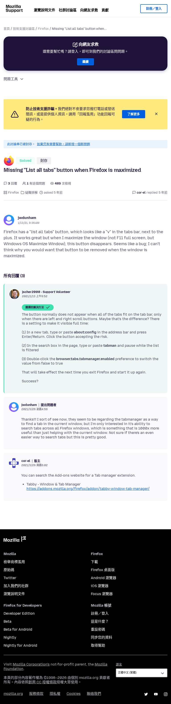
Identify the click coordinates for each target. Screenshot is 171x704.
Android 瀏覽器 (103, 578)
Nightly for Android (20, 645)
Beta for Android (18, 629)
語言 (119, 664)
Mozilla (15, 540)
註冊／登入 (154, 8)
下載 (94, 562)
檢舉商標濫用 (14, 562)
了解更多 (133, 114)
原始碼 (9, 570)
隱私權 (55, 694)
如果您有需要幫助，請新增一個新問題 (63, 144)
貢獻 (105, 10)
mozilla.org (13, 694)
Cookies (74, 694)
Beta (7, 621)
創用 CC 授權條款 (42, 682)
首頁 (7, 29)
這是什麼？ (100, 621)
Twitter (10, 578)
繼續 (85, 62)
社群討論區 (68, 10)
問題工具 (11, 79)
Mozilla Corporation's (31, 664)
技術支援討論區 (24, 29)
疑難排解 (31, 193)
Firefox (43, 29)
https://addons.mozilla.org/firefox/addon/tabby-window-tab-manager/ (88, 489)
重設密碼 (98, 629)
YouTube (156, 694)
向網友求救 (89, 10)
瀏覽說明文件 (44, 10)
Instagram (165, 694)
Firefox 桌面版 (103, 570)
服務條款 (36, 694)
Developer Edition (19, 613)
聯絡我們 (94, 694)
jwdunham (27, 218)
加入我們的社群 (16, 586)
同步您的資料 (101, 637)
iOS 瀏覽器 (99, 586)
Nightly (10, 637)
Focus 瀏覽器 (102, 594)
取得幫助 (98, 645)
